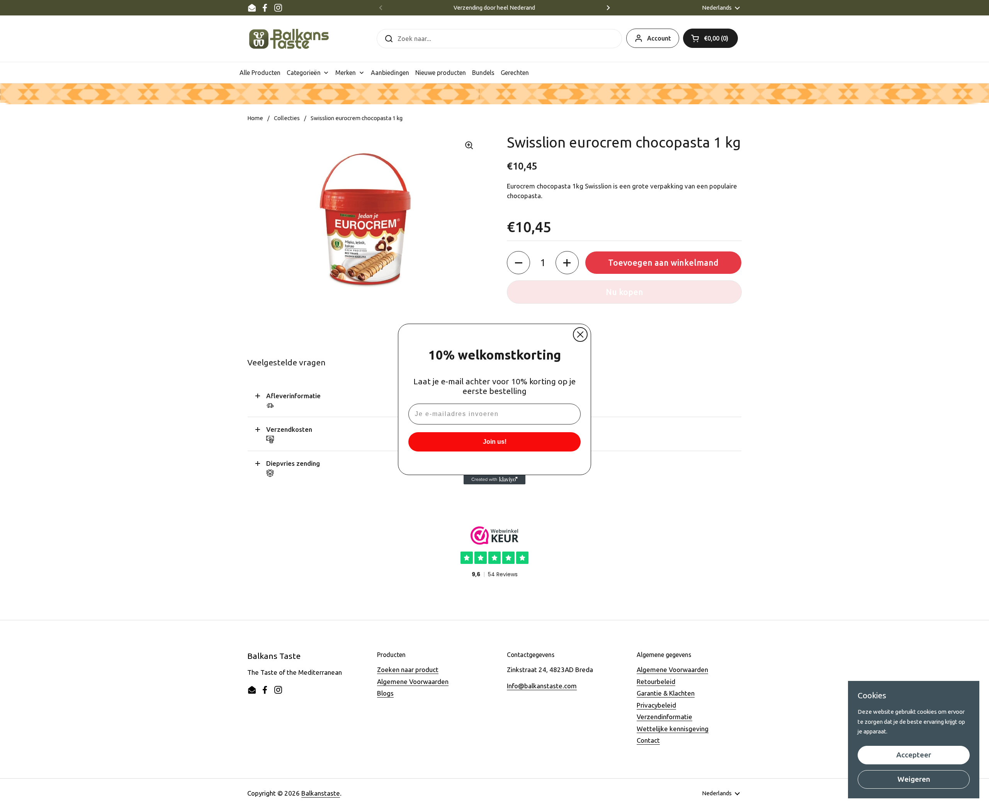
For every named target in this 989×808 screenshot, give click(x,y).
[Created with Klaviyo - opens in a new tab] (494, 479)
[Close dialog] (580, 334)
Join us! (494, 441)
